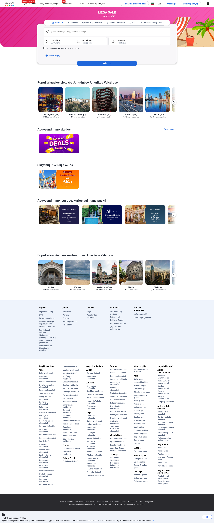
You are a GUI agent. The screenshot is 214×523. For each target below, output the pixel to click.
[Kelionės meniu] (109, 3)
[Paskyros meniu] (208, 3)
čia (153, 520)
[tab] (58, 22)
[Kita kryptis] (174, 102)
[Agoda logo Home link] (9, 3)
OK (207, 517)
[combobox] (110, 31)
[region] (107, 103)
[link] (59, 143)
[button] (68, 4)
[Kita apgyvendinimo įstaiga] (174, 215)
